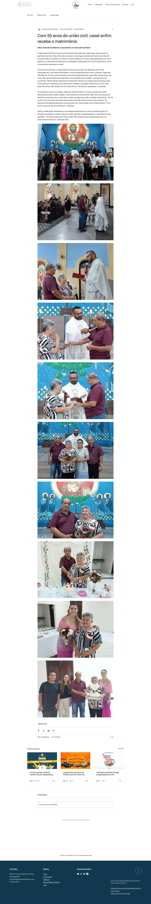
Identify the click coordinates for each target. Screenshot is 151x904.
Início (45, 874)
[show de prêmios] (75, 760)
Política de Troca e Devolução (120, 893)
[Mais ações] (112, 29)
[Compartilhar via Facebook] (38, 731)
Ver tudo (121, 748)
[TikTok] (87, 874)
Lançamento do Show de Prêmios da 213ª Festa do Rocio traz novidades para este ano (74, 773)
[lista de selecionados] (42, 760)
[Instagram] (81, 874)
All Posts (30, 15)
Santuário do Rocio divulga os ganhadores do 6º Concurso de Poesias (107, 773)
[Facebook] (84, 874)
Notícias (46, 880)
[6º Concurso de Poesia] (109, 760)
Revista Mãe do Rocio (51, 882)
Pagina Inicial (41, 15)
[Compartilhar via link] (54, 731)
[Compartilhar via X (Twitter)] (43, 731)
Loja (44, 885)
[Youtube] (78, 874)
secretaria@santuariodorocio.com (21, 879)
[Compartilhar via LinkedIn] (49, 731)
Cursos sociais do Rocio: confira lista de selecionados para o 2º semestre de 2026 (42, 773)
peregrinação (54, 15)
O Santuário (47, 877)
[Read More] (138, 871)
